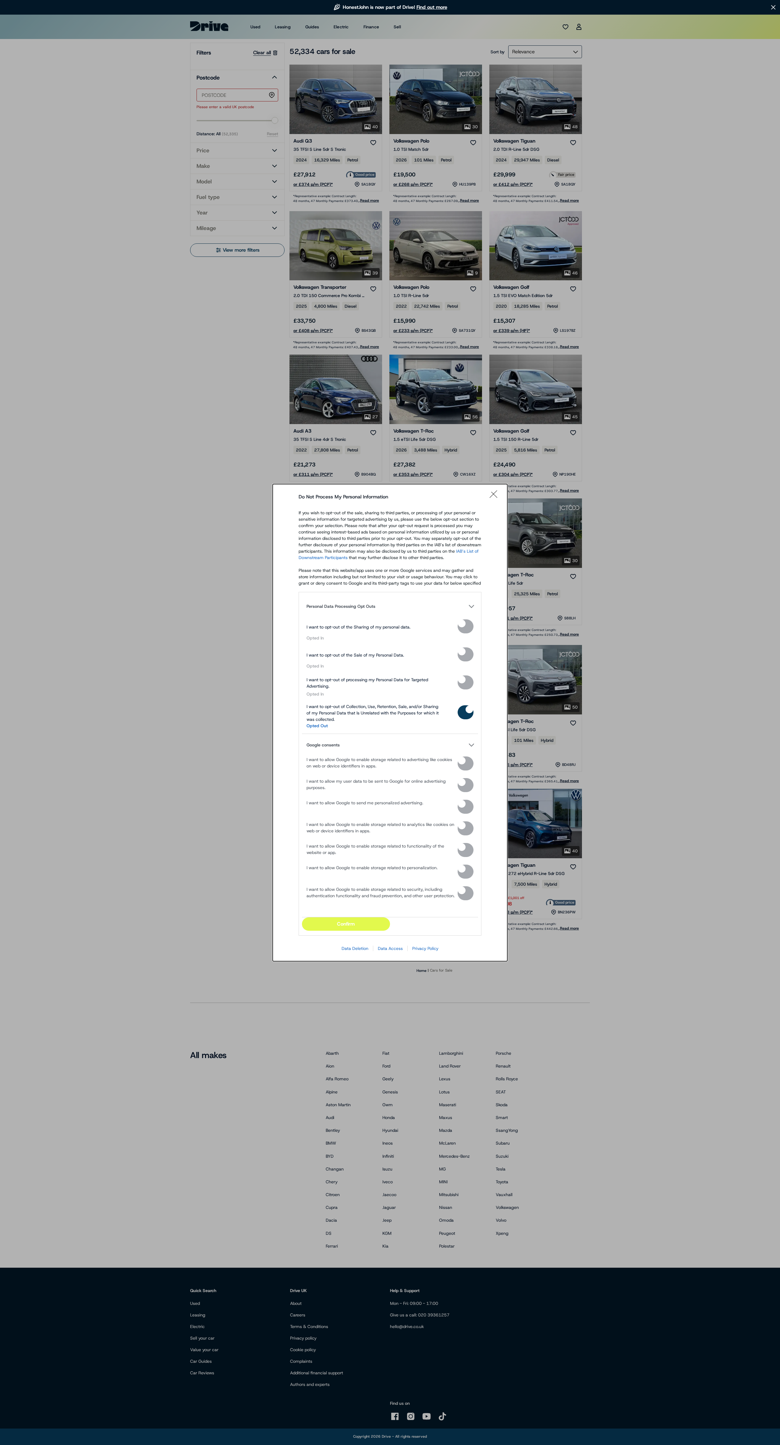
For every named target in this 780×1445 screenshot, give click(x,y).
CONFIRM (346, 924)
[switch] (465, 626)
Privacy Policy (425, 948)
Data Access (390, 948)
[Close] (495, 497)
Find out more (432, 7)
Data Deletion (355, 948)
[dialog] (390, 722)
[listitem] (390, 606)
